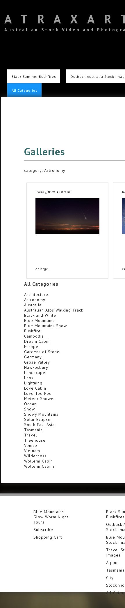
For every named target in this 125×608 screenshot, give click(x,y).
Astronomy (54, 170)
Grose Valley (37, 362)
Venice (30, 445)
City (110, 577)
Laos (28, 377)
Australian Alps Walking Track (53, 310)
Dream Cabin (37, 341)
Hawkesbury (36, 367)
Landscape (34, 372)
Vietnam (32, 450)
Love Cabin (35, 388)
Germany (33, 357)
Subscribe (43, 529)
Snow (29, 409)
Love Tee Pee (38, 393)
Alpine (112, 562)
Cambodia (34, 336)
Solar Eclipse (37, 419)
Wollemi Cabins (39, 466)
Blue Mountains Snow (45, 325)
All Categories (24, 90)
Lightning (33, 383)
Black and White (40, 315)
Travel (30, 435)
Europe (31, 346)
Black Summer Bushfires (34, 76)
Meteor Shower (39, 398)
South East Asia (39, 424)
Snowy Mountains (41, 414)
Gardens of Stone (42, 351)
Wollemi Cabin (38, 461)
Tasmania (33, 429)
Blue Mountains (39, 320)
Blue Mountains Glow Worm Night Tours (50, 517)
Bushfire (32, 331)
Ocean (30, 403)
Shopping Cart (47, 537)
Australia (33, 304)
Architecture (36, 294)
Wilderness (35, 455)
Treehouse (35, 440)
